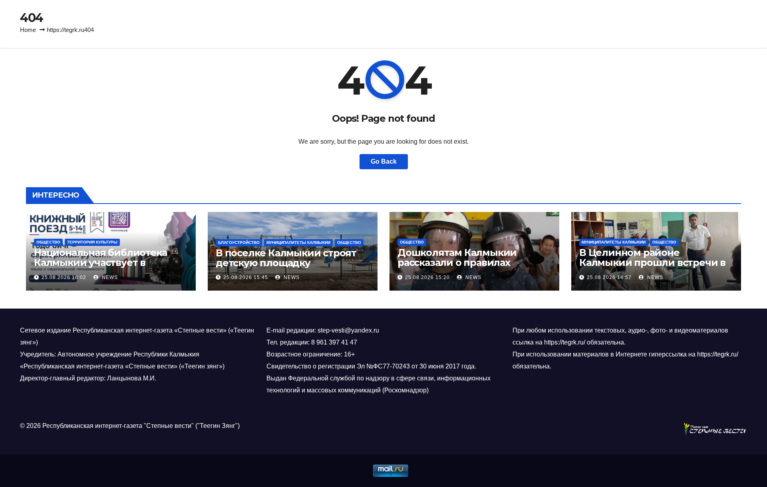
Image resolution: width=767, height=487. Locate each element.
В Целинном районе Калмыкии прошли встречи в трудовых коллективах (652, 262)
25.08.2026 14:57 (609, 277)
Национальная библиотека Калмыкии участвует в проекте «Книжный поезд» (101, 262)
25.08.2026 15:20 (427, 277)
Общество (48, 242)
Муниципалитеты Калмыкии (298, 242)
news (109, 277)
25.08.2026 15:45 (245, 277)
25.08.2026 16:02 (64, 277)
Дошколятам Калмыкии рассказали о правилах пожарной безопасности (458, 262)
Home (28, 29)
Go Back (384, 161)
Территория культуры (92, 242)
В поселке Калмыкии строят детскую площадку (286, 258)
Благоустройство (239, 242)
